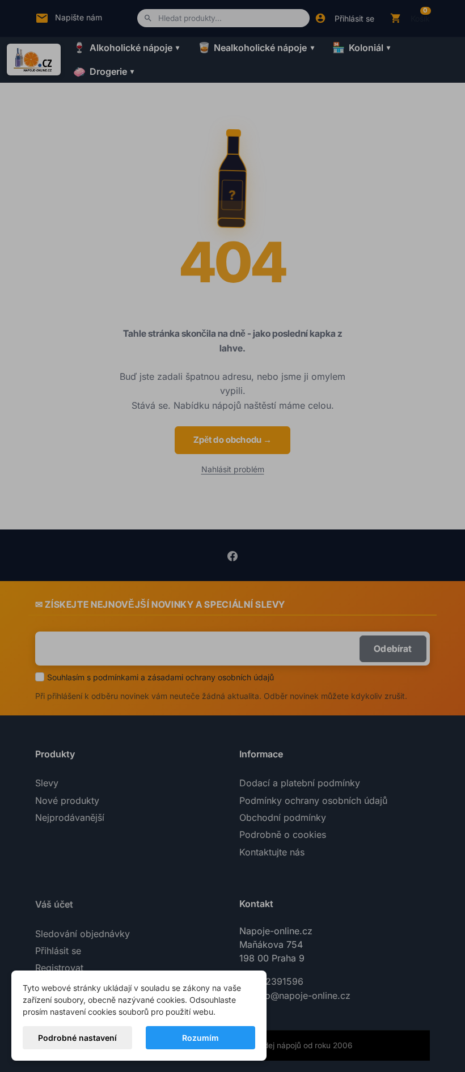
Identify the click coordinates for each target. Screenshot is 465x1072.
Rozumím (200, 1038)
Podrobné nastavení (77, 1038)
